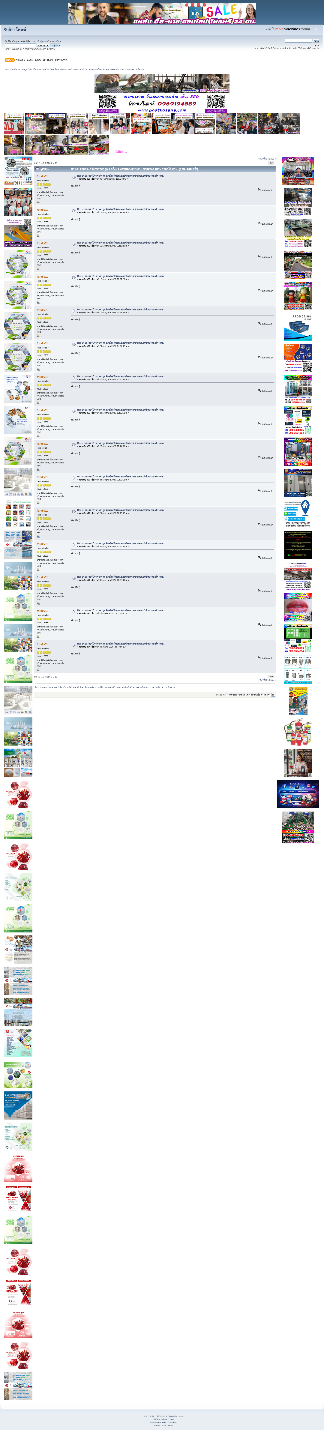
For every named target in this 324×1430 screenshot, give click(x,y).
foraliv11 (42, 176)
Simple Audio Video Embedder (163, 1422)
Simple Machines (175, 1416)
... (42, 163)
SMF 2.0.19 (149, 1416)
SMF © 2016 (161, 1416)
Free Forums (168, 1419)
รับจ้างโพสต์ (15, 29)
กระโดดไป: (220, 695)
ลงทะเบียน (56, 41)
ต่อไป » (272, 159)
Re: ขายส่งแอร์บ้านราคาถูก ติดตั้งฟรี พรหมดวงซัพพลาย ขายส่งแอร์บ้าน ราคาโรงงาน (120, 176)
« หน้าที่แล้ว (263, 159)
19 (56, 163)
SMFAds (156, 1419)
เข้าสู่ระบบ (41, 41)
